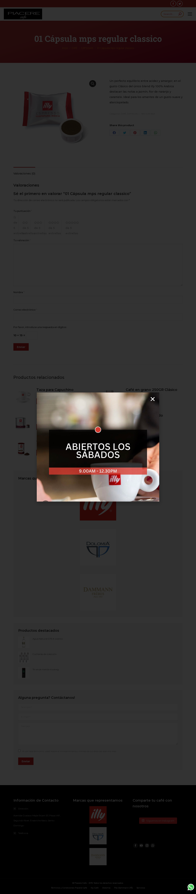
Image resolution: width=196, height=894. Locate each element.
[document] (98, 447)
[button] (152, 399)
